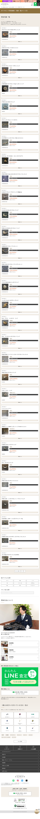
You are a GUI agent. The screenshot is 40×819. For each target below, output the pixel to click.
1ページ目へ (17, 571)
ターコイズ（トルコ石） (6, 737)
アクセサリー (12, 428)
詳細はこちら (20, 41)
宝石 (11, 122)
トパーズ (14, 737)
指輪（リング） (12, 392)
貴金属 (11, 320)
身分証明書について (5, 698)
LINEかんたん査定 (5, 765)
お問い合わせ (4, 771)
